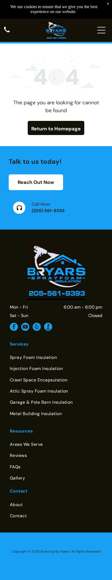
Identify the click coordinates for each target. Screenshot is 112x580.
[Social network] (48, 327)
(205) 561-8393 (48, 211)
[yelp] (37, 327)
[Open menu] (101, 30)
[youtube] (25, 327)
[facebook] (14, 327)
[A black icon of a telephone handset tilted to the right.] (7, 33)
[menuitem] (56, 357)
